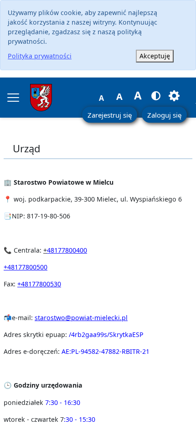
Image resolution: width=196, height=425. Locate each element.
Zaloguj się (164, 114)
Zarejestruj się (110, 114)
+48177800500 (25, 267)
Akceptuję (154, 56)
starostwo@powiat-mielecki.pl (81, 317)
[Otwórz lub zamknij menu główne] (13, 98)
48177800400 (67, 250)
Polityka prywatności (40, 56)
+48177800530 (39, 284)
